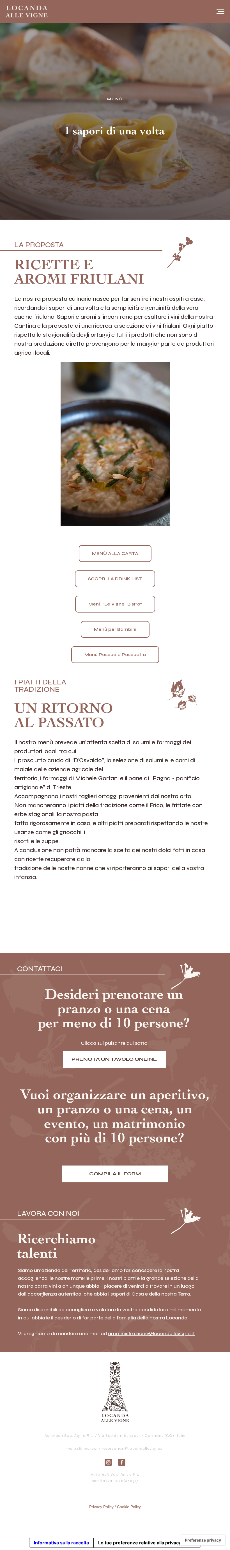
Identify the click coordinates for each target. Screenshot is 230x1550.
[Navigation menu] (220, 11)
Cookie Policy (129, 1507)
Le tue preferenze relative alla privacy (139, 1543)
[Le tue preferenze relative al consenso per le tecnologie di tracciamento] (203, 1540)
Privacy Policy (101, 1507)
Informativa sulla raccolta (61, 1543)
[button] (115, 1174)
